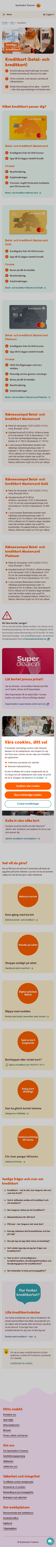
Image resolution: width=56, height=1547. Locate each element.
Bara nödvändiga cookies (28, 795)
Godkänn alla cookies (28, 786)
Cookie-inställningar (28, 803)
